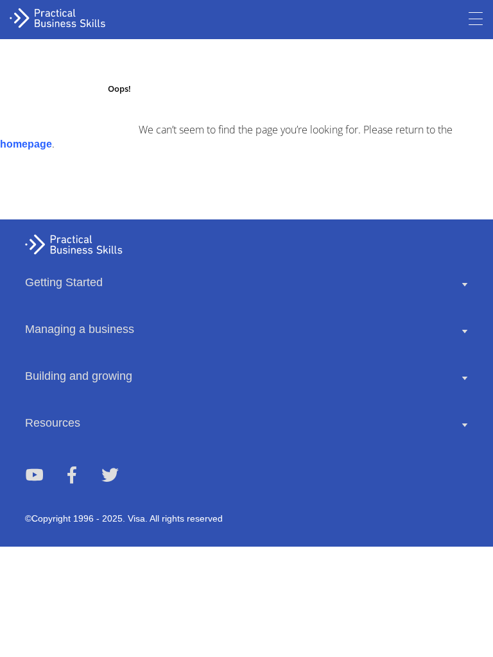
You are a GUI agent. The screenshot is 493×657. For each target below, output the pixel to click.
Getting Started (64, 282)
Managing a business (79, 329)
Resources (52, 422)
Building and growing (78, 376)
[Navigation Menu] (475, 19)
